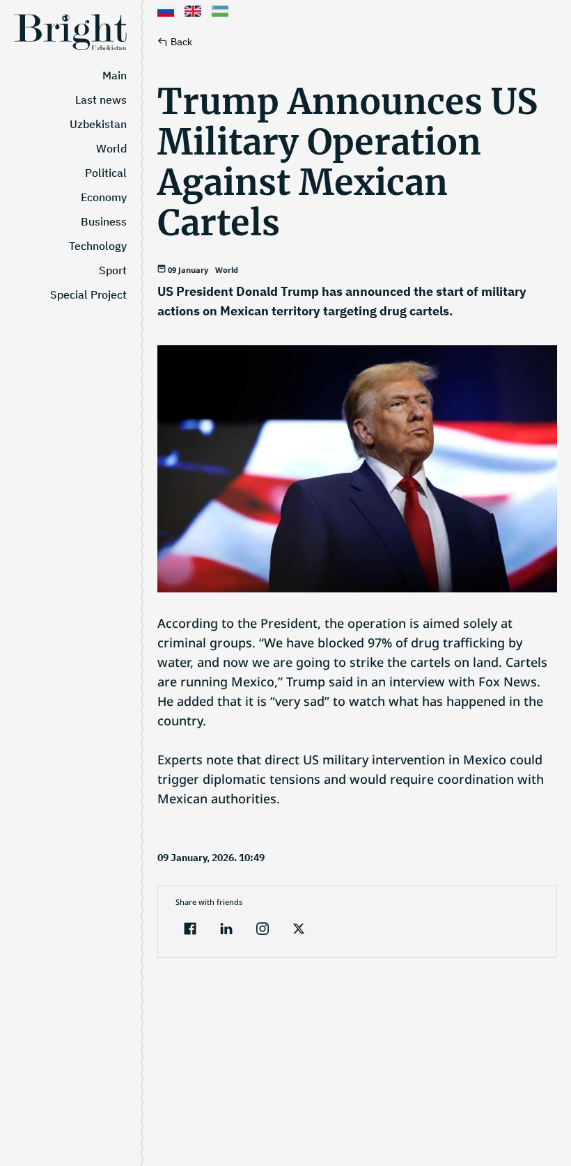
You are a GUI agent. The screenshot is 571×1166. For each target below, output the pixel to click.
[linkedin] (226, 930)
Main (114, 75)
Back (181, 41)
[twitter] (298, 930)
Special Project (88, 294)
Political (106, 173)
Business (104, 221)
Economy (104, 197)
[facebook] (190, 930)
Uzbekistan (98, 124)
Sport (113, 270)
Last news (101, 100)
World (111, 148)
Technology (98, 246)
